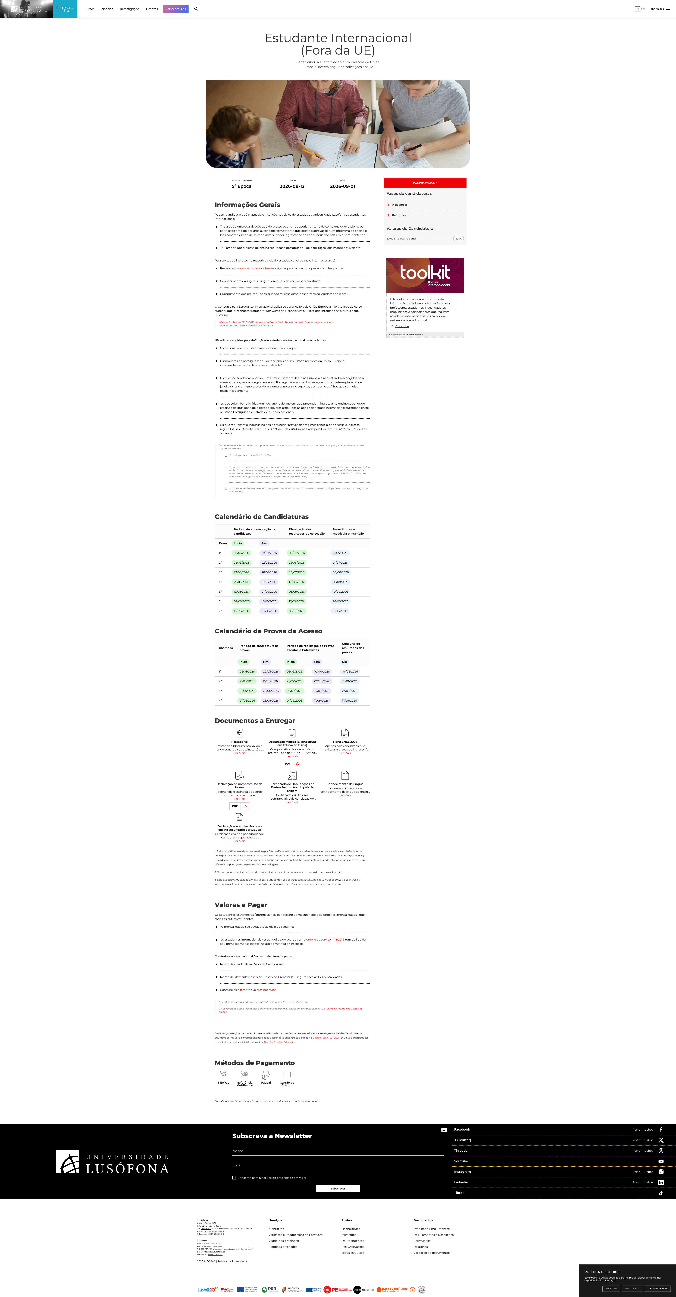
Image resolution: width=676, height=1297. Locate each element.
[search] (196, 9)
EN (643, 9)
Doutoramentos (353, 1240)
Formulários (422, 1240)
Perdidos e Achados (283, 1246)
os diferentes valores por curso (255, 990)
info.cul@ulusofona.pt (214, 1231)
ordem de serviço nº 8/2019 (325, 939)
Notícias (107, 9)
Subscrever (338, 1188)
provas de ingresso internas (254, 268)
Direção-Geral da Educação (279, 1042)
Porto (636, 1129)
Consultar (402, 326)
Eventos (152, 9)
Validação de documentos (432, 1252)
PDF (287, 763)
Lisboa (648, 1129)
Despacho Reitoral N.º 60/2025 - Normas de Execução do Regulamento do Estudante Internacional (276, 322)
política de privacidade (277, 1177)
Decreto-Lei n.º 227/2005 (326, 1037)
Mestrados (349, 1234)
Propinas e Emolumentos (432, 1228)
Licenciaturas (351, 1228)
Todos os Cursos (353, 1252)
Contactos (276, 1228)
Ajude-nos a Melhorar (284, 1240)
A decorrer (399, 204)
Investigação (129, 9)
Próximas (399, 215)
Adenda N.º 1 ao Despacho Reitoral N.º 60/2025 (246, 325)
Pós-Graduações (353, 1246)
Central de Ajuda (244, 1101)
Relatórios (421, 1246)
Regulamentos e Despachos (434, 1234)
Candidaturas (176, 9)
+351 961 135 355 (215, 1254)
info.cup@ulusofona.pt (214, 1252)
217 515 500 (206, 1228)
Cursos (89, 9)
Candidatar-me (425, 183)
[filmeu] (65, 9)
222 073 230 (206, 1249)
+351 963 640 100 (216, 1234)
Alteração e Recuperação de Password (296, 1234)
